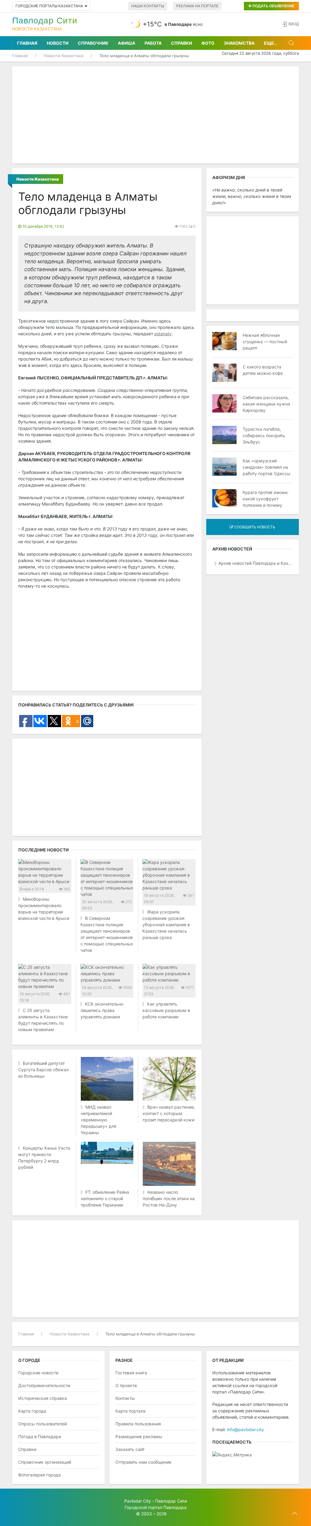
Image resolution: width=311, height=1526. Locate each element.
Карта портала (130, 1411)
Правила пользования (138, 1423)
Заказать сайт (130, 1449)
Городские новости (38, 1372)
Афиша (126, 43)
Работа (153, 43)
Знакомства (239, 43)
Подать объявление (272, 6)
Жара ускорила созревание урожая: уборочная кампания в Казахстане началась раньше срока (166, 924)
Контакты (125, 1398)
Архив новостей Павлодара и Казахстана (255, 563)
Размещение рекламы (138, 1436)
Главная (27, 43)
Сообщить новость (254, 527)
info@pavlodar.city (245, 1429)
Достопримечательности (44, 1385)
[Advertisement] (155, 114)
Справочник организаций (44, 1462)
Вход (294, 24)
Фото (207, 43)
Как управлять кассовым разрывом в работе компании (166, 1010)
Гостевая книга (131, 1372)
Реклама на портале (197, 6)
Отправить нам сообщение (143, 1462)
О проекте (126, 1385)
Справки (181, 43)
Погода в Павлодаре (39, 1436)
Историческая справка (42, 1398)
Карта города (32, 1411)
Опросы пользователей (42, 1423)
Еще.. (270, 43)
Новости (57, 43)
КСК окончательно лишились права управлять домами (101, 1010)
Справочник (93, 43)
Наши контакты (147, 6)
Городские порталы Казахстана (49, 6)
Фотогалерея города (39, 1474)
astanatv (163, 333)
